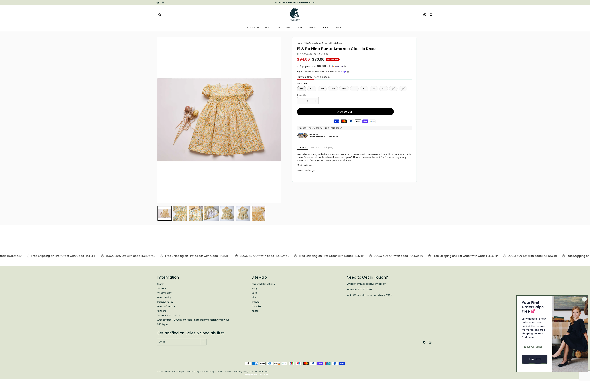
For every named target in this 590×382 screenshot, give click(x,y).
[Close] (584, 299)
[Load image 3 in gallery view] (196, 213)
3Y (364, 88)
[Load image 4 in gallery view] (211, 213)
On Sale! (256, 306)
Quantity (301, 95)
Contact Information (168, 315)
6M (311, 88)
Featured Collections (263, 284)
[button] (160, 15)
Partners (161, 310)
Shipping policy (241, 372)
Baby (254, 288)
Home (299, 43)
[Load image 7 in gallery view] (258, 213)
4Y (375, 89)
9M (322, 88)
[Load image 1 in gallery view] (164, 213)
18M (344, 88)
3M (301, 88)
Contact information (260, 372)
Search (160, 284)
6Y (395, 89)
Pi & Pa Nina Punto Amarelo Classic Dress (323, 43)
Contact (161, 288)
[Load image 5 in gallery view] (227, 213)
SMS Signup (163, 324)
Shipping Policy (165, 302)
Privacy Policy (164, 292)
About (255, 310)
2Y (354, 88)
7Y (404, 89)
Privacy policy (208, 372)
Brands (256, 302)
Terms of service (224, 372)
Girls (254, 297)
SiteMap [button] (259, 277)
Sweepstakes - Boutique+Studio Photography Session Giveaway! (193, 319)
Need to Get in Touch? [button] (367, 277)
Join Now (534, 359)
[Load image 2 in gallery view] (180, 213)
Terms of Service (166, 306)
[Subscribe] (203, 341)
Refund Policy (164, 297)
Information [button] (168, 277)
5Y (385, 89)
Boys (254, 292)
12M (333, 88)
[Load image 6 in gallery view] (243, 213)
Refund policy (193, 372)
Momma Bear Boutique (174, 372)
